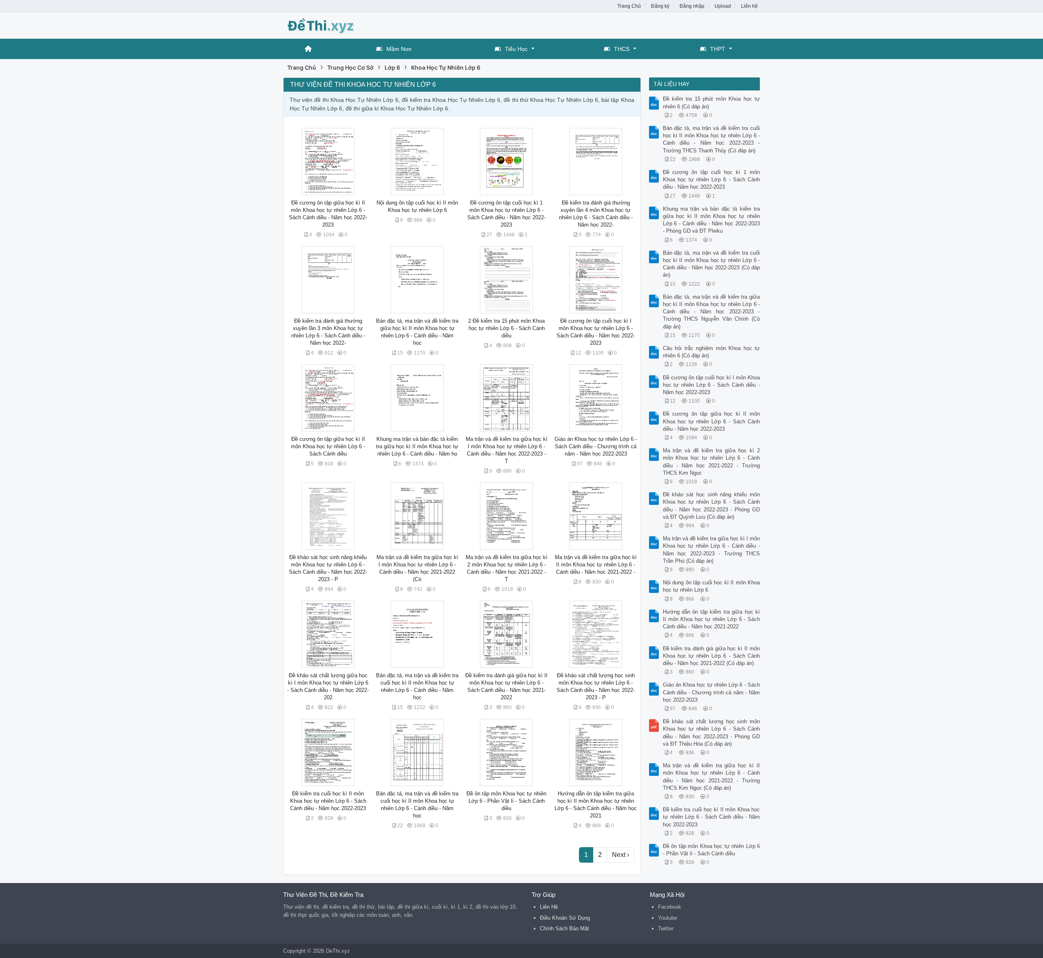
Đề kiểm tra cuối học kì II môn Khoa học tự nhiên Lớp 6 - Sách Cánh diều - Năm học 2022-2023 (328, 801)
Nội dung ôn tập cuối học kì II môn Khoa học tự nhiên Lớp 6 (711, 586)
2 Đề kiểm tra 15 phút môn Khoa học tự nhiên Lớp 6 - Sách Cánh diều (506, 328)
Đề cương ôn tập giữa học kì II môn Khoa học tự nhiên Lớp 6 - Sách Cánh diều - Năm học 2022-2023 (711, 421)
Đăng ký (660, 6)
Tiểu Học (516, 49)
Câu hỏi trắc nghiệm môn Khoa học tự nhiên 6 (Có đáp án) (711, 352)
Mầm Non (398, 49)
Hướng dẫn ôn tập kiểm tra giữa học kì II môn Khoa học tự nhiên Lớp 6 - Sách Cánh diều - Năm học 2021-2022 (711, 619)
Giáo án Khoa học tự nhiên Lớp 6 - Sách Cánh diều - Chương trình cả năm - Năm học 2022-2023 (596, 446)
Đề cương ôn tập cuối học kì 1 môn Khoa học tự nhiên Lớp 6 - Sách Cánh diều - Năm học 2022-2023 (711, 179)
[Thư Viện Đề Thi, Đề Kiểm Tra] (348, 24)
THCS (621, 49)
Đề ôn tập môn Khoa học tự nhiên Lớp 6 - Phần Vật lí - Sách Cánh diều (506, 801)
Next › (620, 854)
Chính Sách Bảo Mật (564, 928)
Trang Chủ (629, 6)
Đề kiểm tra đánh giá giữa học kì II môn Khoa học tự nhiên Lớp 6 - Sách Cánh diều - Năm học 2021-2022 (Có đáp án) (711, 655)
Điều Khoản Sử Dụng (565, 918)
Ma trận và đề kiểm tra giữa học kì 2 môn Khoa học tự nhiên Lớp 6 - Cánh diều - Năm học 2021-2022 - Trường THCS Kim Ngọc (711, 461)
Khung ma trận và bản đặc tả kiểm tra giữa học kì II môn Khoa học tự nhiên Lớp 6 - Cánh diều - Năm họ (417, 446)
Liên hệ (749, 6)
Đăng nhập (692, 6)
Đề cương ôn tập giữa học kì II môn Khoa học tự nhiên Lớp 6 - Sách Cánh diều (328, 446)
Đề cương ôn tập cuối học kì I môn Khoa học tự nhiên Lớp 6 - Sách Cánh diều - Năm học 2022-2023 (711, 384)
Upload (723, 6)
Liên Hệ (549, 907)
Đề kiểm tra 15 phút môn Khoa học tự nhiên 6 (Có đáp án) (711, 102)
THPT (717, 49)
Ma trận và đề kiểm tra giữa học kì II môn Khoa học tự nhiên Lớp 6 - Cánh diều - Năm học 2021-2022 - (596, 564)
